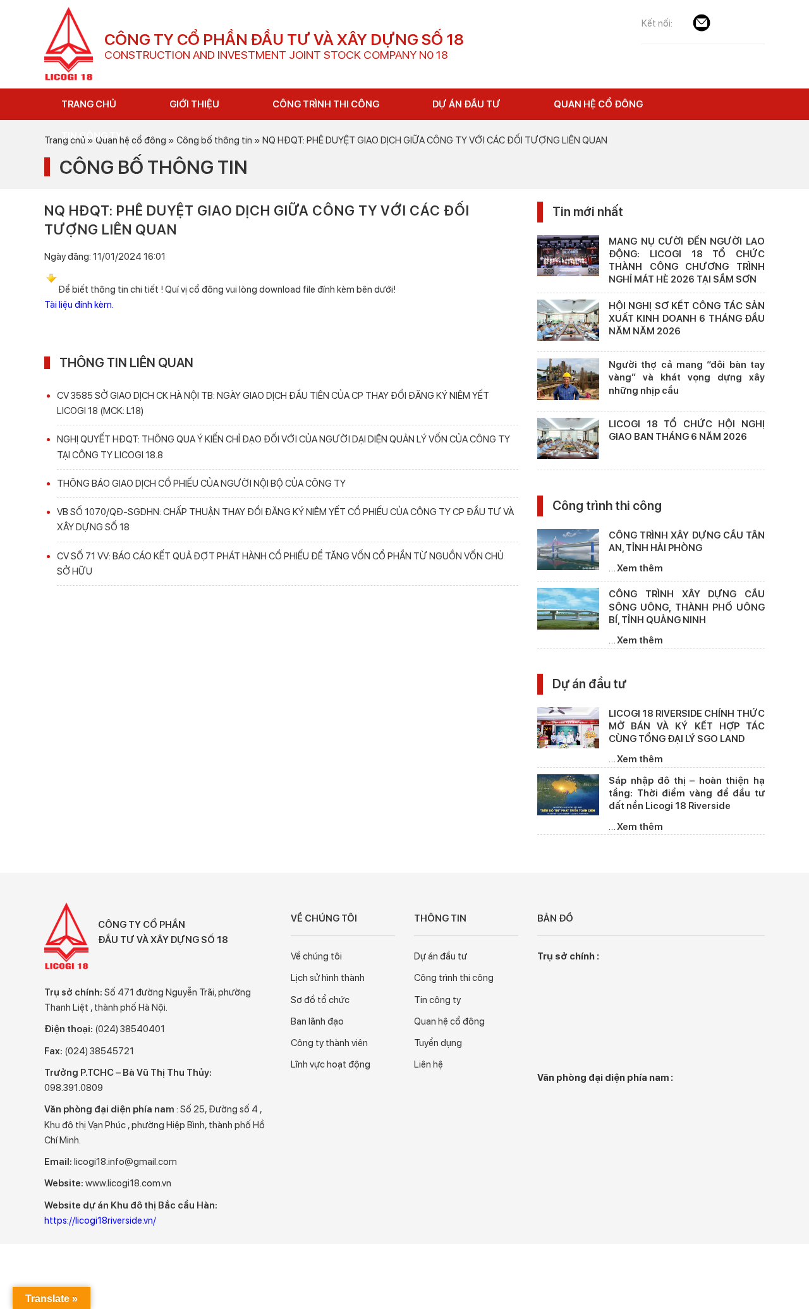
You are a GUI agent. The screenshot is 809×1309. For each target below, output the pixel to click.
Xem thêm (640, 568)
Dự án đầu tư (589, 683)
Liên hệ (428, 1064)
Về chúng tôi (316, 956)
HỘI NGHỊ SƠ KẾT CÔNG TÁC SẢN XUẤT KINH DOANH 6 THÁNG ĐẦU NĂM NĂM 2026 (687, 319)
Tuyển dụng (438, 1043)
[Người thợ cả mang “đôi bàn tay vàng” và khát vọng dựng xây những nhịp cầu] (568, 381)
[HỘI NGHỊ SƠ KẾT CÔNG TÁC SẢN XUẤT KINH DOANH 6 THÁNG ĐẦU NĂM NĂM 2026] (568, 323)
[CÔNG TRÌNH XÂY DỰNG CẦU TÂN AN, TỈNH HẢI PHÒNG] (568, 552)
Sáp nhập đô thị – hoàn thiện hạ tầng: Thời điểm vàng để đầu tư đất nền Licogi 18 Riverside (687, 793)
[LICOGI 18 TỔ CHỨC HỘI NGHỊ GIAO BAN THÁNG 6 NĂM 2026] (568, 441)
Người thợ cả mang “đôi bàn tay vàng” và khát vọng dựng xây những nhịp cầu (687, 377)
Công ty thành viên (329, 1043)
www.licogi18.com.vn (128, 1183)
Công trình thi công (607, 505)
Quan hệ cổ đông (449, 1021)
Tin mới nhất (587, 211)
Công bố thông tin (153, 166)
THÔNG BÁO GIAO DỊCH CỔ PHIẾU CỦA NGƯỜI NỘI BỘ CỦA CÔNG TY (201, 483)
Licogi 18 (69, 44)
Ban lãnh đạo (317, 1021)
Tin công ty (437, 1000)
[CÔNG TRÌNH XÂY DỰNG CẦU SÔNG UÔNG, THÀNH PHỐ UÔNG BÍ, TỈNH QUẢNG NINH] (568, 611)
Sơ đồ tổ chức (320, 1000)
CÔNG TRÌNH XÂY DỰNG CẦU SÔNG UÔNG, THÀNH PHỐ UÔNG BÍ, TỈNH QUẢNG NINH (687, 607)
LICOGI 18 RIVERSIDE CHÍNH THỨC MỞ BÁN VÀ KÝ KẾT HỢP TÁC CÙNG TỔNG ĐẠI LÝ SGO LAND (687, 726)
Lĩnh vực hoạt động (330, 1064)
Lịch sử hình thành (328, 977)
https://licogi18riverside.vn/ (100, 1220)
